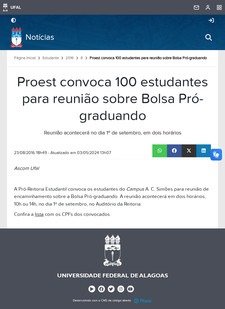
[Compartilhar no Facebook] (174, 150)
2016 (70, 58)
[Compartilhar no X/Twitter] (189, 150)
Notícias (39, 37)
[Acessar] (211, 21)
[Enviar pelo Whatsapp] (159, 150)
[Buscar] (208, 37)
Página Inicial (25, 58)
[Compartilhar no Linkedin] (203, 150)
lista (39, 214)
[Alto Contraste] (13, 21)
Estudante (50, 58)
